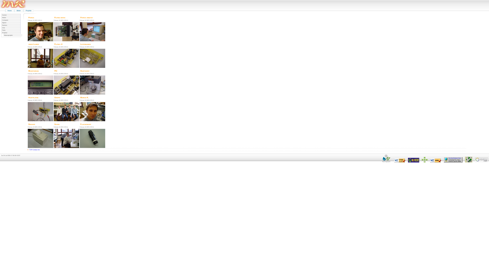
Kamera (4, 25)
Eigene (4, 22)
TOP (30, 149)
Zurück (4, 15)
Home (10, 11)
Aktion (4, 17)
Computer (5, 20)
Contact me (36, 149)
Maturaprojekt (8, 35)
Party (3, 30)
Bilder (19, 11)
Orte (3, 28)
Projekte (28, 11)
